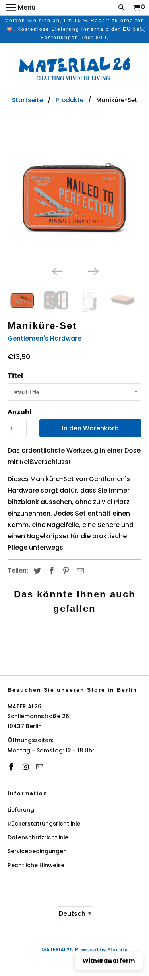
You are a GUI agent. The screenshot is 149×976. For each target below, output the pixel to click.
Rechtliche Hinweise (36, 865)
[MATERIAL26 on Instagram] (26, 767)
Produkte (69, 100)
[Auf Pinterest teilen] (64, 571)
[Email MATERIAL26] (40, 767)
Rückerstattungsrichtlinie (44, 824)
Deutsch (75, 913)
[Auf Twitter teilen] (36, 571)
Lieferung (21, 810)
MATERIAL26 (57, 949)
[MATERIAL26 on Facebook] (12, 767)
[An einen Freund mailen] (79, 571)
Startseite (27, 100)
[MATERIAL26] (74, 70)
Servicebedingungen (37, 851)
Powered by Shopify (101, 949)
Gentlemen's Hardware (44, 338)
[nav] (20, 8)
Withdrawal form (109, 961)
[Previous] (56, 270)
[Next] (92, 270)
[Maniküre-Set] (74, 197)
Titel (15, 375)
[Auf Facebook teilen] (50, 571)
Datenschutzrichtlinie (38, 837)
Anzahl (19, 412)
